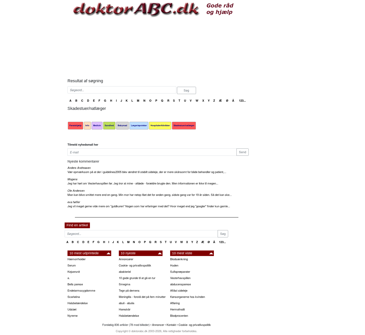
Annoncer (158, 325)
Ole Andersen (76, 190)
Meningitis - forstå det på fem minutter (142, 297)
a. (68, 278)
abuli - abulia (126, 303)
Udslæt (71, 309)
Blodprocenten (179, 315)
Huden (174, 265)
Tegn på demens (129, 290)
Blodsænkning (179, 259)
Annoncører (126, 259)
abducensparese (180, 284)
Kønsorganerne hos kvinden (187, 297)
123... (242, 100)
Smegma (124, 284)
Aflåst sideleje (178, 290)
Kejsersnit (73, 272)
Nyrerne (72, 315)
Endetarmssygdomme (81, 290)
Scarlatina (73, 297)
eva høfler (73, 202)
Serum (71, 265)
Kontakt (171, 325)
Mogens (72, 179)
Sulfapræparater (180, 272)
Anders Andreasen (79, 168)
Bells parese (75, 284)
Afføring (175, 303)
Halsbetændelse (77, 303)
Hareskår (124, 309)
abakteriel (125, 272)
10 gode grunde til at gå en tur (137, 278)
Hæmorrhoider (76, 259)
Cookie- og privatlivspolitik (135, 265)
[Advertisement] (158, 48)
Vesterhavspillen (180, 278)
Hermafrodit (177, 309)
